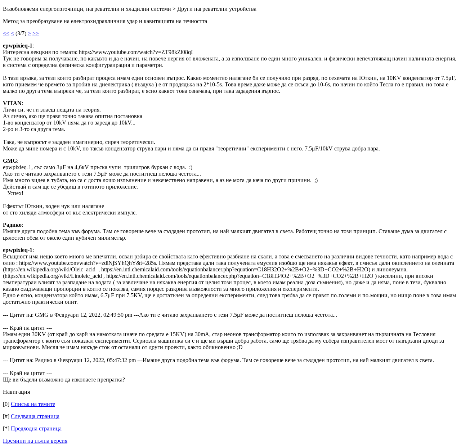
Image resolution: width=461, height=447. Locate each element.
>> (35, 33)
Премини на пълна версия (35, 441)
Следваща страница (35, 416)
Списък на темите (33, 404)
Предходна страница (36, 428)
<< (6, 33)
